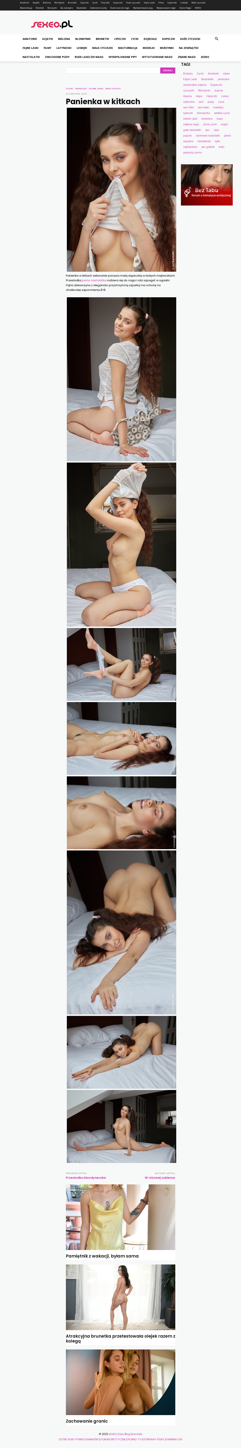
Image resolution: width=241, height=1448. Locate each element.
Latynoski (172, 2)
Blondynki (59, 2)
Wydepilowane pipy (143, 7)
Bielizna (47, 2)
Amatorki (24, 2)
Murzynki (52, 7)
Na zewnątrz (66, 7)
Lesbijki (184, 2)
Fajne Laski (149, 2)
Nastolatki (81, 7)
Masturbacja (26, 7)
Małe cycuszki (198, 2)
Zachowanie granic (87, 1421)
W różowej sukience (160, 1178)
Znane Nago (185, 7)
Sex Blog (124, 1434)
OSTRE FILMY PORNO (72, 1439)
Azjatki (36, 2)
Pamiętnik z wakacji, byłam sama (102, 1256)
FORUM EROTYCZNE (113, 1439)
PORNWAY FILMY (153, 1439)
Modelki (40, 7)
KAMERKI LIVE (174, 1439)
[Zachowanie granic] (120, 1382)
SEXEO (198, 7)
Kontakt (137, 1434)
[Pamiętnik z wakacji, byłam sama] (120, 1217)
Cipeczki (84, 2)
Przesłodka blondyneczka (86, 1178)
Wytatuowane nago (166, 7)
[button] (216, 39)
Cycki (95, 2)
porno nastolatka (94, 280)
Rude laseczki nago (120, 7)
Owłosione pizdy (98, 7)
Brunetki (72, 2)
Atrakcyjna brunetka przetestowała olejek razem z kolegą (120, 1338)
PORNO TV (134, 1439)
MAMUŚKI (92, 1439)
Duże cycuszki (133, 2)
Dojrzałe (105, 2)
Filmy (161, 2)
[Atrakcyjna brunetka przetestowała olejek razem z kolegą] (120, 1297)
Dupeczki (118, 2)
